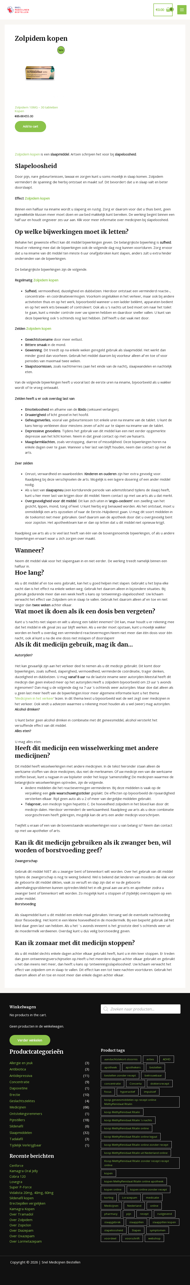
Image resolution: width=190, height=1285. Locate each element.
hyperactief (127, 1091)
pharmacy (110, 1213)
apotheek (110, 1067)
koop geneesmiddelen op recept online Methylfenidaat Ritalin (130, 1102)
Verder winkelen (30, 1040)
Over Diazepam (21, 1230)
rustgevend (164, 1213)
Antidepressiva (21, 1075)
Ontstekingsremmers (26, 1113)
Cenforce (16, 1165)
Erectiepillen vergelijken (27, 1203)
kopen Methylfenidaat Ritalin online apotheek (133, 1181)
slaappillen (136, 1222)
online (154, 1205)
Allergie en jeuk (21, 1062)
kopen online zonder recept (148, 1189)
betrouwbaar (153, 1075)
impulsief (150, 1091)
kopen (108, 1173)
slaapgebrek (112, 1222)
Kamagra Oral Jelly (24, 1170)
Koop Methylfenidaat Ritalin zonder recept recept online (136, 1163)
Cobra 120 (17, 1176)
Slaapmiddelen (21, 1132)
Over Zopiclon (20, 1225)
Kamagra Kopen (22, 1208)
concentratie (112, 1083)
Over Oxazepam (22, 1236)
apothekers (133, 1067)
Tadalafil (16, 1138)
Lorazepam (129, 1197)
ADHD (167, 1059)
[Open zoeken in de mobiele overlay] (140, 1009)
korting (108, 1197)
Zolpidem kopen (27, 154)
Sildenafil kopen (22, 1198)
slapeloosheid (113, 1230)
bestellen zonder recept (120, 1075)
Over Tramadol (21, 1214)
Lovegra (16, 1181)
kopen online (112, 1189)
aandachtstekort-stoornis (121, 1059)
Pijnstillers (17, 1119)
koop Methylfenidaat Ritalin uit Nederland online (136, 1153)
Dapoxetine (19, 1088)
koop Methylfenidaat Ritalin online (126, 1128)
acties (150, 1059)
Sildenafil (16, 1126)
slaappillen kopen (164, 1222)
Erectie (15, 1094)
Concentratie (19, 1081)
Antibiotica (18, 1069)
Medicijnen (18, 1107)
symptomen (157, 1230)
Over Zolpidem (21, 1219)
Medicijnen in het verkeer (34, 698)
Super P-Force (21, 1187)
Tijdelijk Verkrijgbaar (25, 1145)
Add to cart (30, 126)
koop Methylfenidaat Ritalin (122, 1112)
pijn (128, 1213)
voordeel (110, 1238)
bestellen (155, 1067)
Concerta (136, 1083)
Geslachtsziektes (22, 1100)
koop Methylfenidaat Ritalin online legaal (130, 1136)
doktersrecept (159, 1083)
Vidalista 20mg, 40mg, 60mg (32, 1192)
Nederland (134, 1205)
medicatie (152, 1197)
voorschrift (132, 1238)
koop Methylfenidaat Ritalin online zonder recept (136, 1144)
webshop (154, 1238)
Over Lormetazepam (26, 1241)
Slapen (136, 1230)
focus (107, 1091)
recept (144, 1213)
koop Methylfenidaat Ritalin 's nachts (128, 1120)
